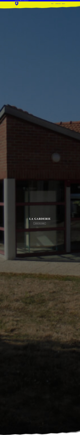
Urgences (63, 3)
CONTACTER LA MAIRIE (39, 223)
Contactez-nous (58, 3)
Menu (52, 3)
